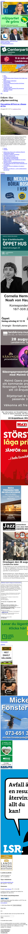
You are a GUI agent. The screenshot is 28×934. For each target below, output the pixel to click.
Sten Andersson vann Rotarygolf (10, 158)
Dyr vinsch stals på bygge (9, 155)
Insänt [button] (4, 79)
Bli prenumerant (20, 88)
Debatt (5, 80)
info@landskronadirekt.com (7, 882)
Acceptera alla (4, 932)
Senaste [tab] (5, 148)
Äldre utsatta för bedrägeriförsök (10, 157)
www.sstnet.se (4, 902)
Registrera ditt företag (19, 83)
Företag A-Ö (6, 83)
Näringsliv (16, 78)
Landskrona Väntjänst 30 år (11, 154)
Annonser (3, 1)
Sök (2, 917)
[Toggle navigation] (1, 45)
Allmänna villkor (7, 88)
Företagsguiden (4, 642)
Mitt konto (5, 91)
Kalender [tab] (5, 149)
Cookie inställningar (17, 905)
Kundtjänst (6, 89)
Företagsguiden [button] (6, 82)
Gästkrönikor (13, 80)
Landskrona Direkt (16, 109)
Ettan (4, 75)
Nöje (20, 78)
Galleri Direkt (6, 85)
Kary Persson (8, 889)
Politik (23, 78)
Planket (8, 80)
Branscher (11, 83)
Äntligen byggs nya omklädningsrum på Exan (13, 162)
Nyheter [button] (5, 77)
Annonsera (14, 88)
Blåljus (9, 78)
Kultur (12, 78)
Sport (26, 78)
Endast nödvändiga (5, 931)
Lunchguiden (6, 84)
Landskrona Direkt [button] (7, 87)
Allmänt (5, 78)
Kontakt (10, 89)
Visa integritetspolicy (5, 929)
